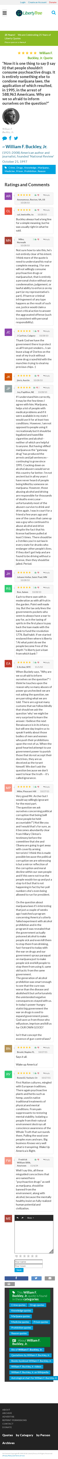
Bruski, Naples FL (25, 1052)
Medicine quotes (20, 1321)
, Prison (19, 171)
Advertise (8, 1416)
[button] (17, 1218)
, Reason (41, 171)
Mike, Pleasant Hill (26, 791)
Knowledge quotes (21, 1310)
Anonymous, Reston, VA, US (31, 199)
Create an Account (37, 2)
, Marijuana (43, 167)
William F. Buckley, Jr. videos (26, 1366)
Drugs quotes (37, 1304)
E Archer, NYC (24, 667)
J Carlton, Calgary (26, 335)
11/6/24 (34, 1165)
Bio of (26, 1349)
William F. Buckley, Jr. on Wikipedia (29, 1372)
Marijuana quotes (20, 1316)
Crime (11, 167)
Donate (52, 2)
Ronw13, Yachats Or (27, 1077)
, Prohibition (29, 171)
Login (23, 2)
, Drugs (19, 167)
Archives (8, 1443)
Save (19, 1269)
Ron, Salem (22, 592)
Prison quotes (41, 1321)
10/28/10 (25, 202)
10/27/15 (44, 791)
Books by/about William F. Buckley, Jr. (31, 1360)
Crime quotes (18, 1304)
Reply (47, 195)
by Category (24, 1435)
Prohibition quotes (21, 1327)
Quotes (7, 1435)
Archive (7, 1413)
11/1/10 (38, 667)
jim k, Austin (23, 380)
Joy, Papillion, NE (25, 392)
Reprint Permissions (14, 1420)
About (6, 1409)
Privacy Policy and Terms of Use (14, 1456)
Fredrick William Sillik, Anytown (24, 1162)
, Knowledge (29, 167)
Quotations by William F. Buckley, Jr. (30, 1355)
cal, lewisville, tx (25, 214)
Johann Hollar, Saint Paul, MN (32, 577)
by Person (43, 1435)
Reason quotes (19, 1333)
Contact (7, 1423)
